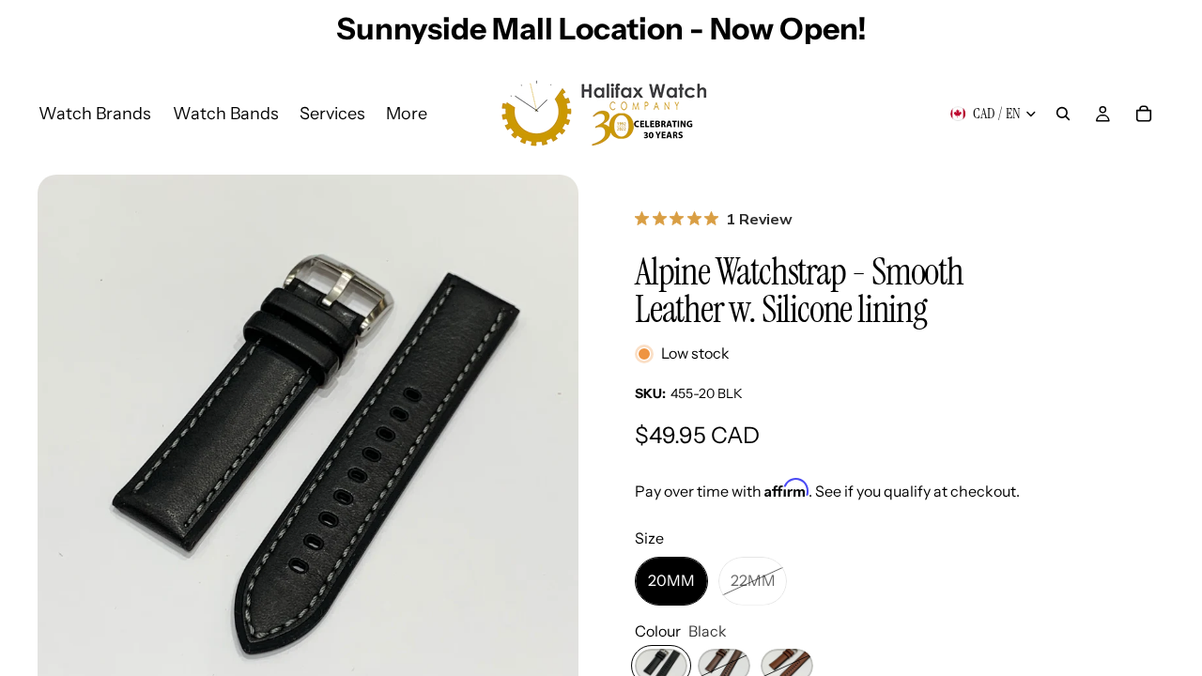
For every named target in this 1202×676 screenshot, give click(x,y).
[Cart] (1143, 113)
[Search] (1063, 113)
